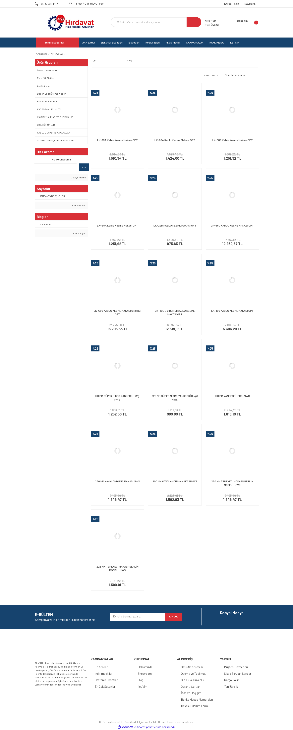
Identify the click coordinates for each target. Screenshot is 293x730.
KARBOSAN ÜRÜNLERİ (49, 109)
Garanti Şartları (191, 686)
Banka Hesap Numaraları (197, 699)
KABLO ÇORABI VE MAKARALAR (53, 132)
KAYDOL (173, 616)
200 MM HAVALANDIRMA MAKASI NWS (174, 481)
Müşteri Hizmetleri (236, 667)
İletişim (142, 686)
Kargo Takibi (232, 680)
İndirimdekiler (103, 673)
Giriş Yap (210, 20)
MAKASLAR (58, 53)
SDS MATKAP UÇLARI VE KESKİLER (55, 140)
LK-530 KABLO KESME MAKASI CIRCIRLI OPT (117, 312)
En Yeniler (101, 667)
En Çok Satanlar (105, 686)
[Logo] (70, 23)
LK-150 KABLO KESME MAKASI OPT (232, 310)
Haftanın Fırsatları (106, 680)
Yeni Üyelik (231, 686)
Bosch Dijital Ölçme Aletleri (51, 93)
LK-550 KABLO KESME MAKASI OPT (232, 225)
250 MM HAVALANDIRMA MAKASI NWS (117, 481)
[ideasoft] (126, 727)
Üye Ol (212, 24)
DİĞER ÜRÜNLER (46, 124)
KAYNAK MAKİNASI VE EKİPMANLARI (55, 117)
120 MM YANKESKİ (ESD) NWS (232, 396)
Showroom (145, 673)
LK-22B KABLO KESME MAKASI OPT (174, 225)
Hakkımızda (145, 667)
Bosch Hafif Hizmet (47, 101)
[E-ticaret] (146, 727)
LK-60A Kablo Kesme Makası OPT (174, 140)
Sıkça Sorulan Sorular (237, 673)
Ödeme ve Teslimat (193, 673)
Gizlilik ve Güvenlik (192, 680)
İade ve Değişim (191, 693)
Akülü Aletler (44, 85)
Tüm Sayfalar (78, 205)
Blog (141, 680)
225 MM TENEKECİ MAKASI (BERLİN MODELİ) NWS (117, 568)
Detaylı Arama (78, 177)
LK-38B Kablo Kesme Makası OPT (232, 140)
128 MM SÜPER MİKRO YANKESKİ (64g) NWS (175, 397)
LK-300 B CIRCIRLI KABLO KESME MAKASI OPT (175, 312)
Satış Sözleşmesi (192, 667)
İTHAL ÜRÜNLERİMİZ (48, 70)
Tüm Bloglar (79, 233)
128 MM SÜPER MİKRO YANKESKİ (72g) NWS (117, 397)
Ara (84, 167)
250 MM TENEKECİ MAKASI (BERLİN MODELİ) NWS (232, 483)
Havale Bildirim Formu (195, 706)
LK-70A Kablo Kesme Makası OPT (117, 140)
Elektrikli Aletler (45, 78)
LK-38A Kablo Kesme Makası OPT (117, 225)
